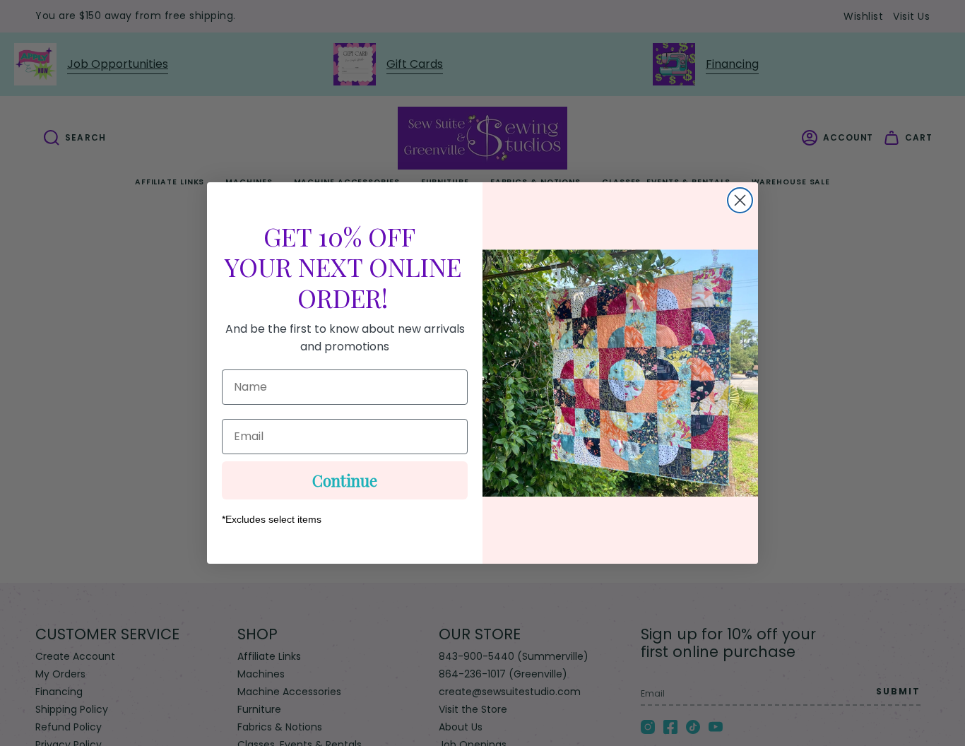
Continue (344, 480)
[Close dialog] (740, 200)
